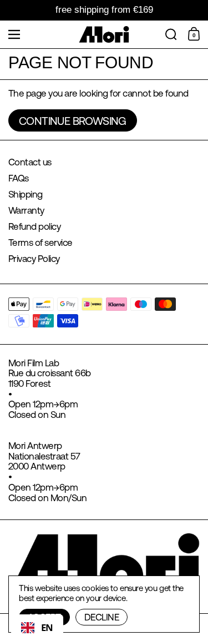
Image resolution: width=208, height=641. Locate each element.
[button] (171, 34)
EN (47, 627)
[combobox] (37, 627)
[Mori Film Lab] (104, 34)
